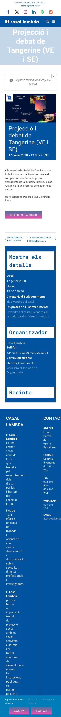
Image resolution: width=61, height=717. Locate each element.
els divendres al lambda (33, 316)
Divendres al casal (18, 312)
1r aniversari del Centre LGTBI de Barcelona (39, 239)
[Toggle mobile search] (47, 21)
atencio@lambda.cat (30, 5)
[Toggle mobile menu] (54, 21)
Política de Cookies (33, 701)
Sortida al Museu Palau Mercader (14, 239)
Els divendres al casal (20, 302)
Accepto (19, 710)
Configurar (49, 699)
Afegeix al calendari (23, 214)
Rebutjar (41, 710)
